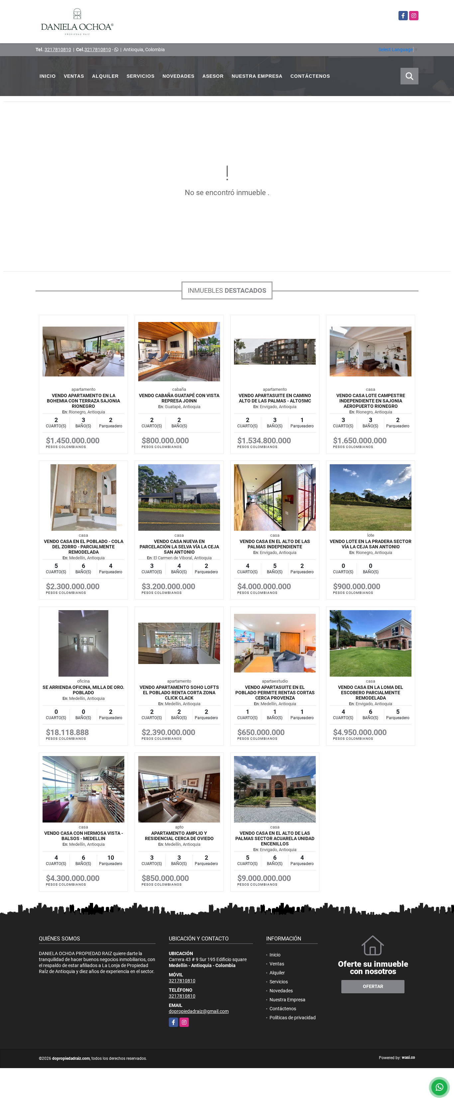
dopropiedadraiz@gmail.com (199, 1011)
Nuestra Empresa (257, 76)
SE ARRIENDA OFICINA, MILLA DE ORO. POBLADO (83, 690)
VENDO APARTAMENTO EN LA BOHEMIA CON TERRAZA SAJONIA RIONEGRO (83, 401)
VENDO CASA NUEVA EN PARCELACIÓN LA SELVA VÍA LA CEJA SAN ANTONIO (179, 547)
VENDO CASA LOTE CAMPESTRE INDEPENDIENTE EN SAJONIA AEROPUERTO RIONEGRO (370, 401)
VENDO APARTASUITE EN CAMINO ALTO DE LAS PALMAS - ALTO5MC (275, 398)
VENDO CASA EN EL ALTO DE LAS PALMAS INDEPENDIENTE (275, 544)
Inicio (48, 76)
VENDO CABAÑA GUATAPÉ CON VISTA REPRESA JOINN (179, 398)
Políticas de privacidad (293, 1017)
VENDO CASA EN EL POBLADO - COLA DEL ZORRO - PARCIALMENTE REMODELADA (83, 547)
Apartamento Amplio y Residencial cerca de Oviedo (179, 835)
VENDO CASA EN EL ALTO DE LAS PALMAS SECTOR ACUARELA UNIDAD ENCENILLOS (274, 838)
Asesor (213, 76)
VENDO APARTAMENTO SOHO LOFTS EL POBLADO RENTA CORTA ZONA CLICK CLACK (179, 693)
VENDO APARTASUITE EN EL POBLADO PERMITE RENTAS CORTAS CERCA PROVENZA (275, 693)
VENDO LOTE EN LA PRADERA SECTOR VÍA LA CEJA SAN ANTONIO (370, 544)
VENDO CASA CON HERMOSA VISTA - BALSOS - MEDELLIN (83, 835)
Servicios (141, 76)
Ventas (74, 76)
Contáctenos (310, 76)
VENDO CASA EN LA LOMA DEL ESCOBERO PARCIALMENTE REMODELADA (370, 693)
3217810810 (58, 49)
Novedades (178, 76)
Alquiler (105, 76)
